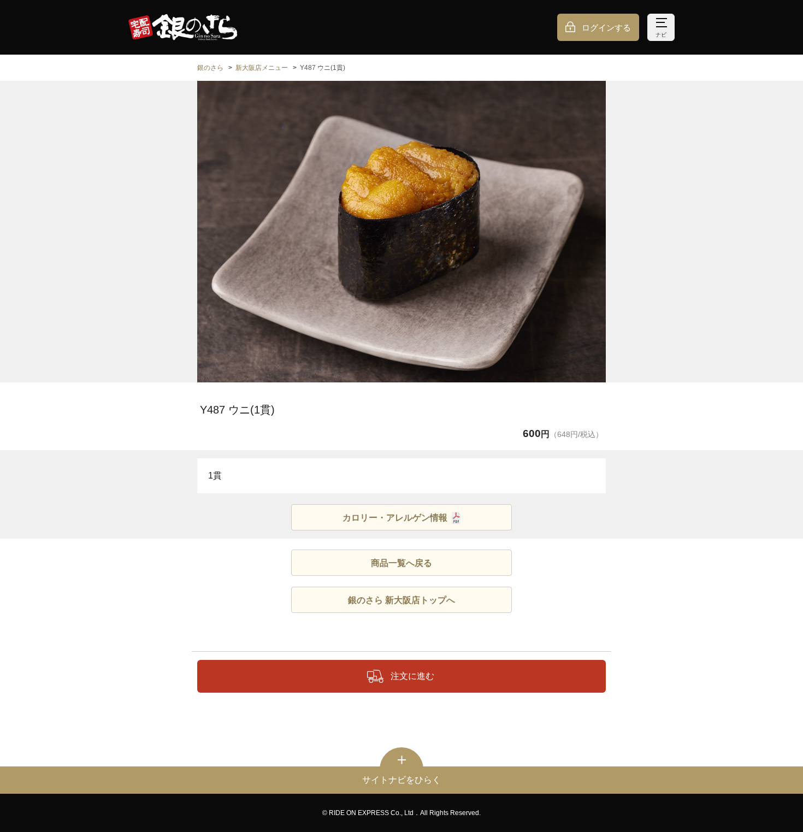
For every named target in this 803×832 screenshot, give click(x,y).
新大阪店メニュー (261, 68)
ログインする (606, 27)
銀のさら (210, 68)
